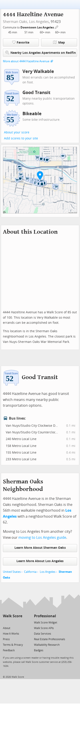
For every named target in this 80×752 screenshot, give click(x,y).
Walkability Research (47, 644)
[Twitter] (5, 622)
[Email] (19, 622)
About (6, 628)
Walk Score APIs (44, 628)
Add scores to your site (21, 138)
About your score (16, 132)
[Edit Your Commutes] (56, 27)
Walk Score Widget (45, 622)
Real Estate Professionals (49, 639)
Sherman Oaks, (15, 22)
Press (6, 639)
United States (12, 571)
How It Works (11, 633)
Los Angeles (39, 22)
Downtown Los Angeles (37, 27)
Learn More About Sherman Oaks (40, 548)
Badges (38, 650)
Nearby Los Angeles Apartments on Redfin (43, 53)
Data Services (42, 633)
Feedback (9, 650)
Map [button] (61, 42)
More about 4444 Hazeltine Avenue (26, 61)
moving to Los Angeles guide (42, 537)
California (30, 571)
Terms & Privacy (13, 644)
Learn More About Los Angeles (40, 561)
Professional (45, 616)
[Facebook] (12, 622)
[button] (40, 175)
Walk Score (12, 616)
